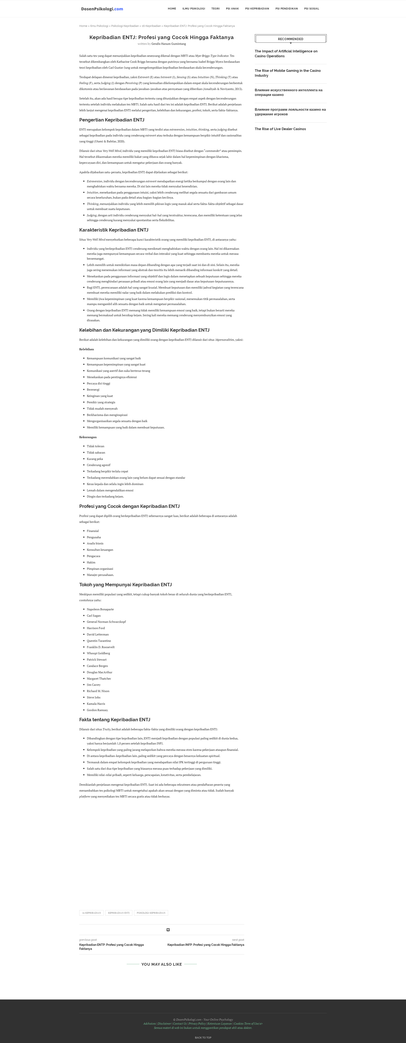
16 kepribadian (91, 912)
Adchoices (149, 1023)
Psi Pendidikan (287, 8)
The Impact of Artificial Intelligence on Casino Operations (286, 53)
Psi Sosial (311, 8)
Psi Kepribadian (257, 8)
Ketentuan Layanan (219, 1023)
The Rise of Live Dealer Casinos (280, 129)
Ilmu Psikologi (193, 8)
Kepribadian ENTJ (119, 912)
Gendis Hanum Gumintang (168, 44)
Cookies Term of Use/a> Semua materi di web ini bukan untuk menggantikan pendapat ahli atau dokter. (208, 1025)
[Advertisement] (161, 852)
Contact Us (180, 1023)
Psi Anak (232, 8)
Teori (215, 8)
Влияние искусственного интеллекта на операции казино (288, 92)
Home (172, 8)
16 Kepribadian (151, 25)
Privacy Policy (197, 1023)
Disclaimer (164, 1023)
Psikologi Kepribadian (125, 25)
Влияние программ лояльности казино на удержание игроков (290, 112)
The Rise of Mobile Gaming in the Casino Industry (288, 73)
